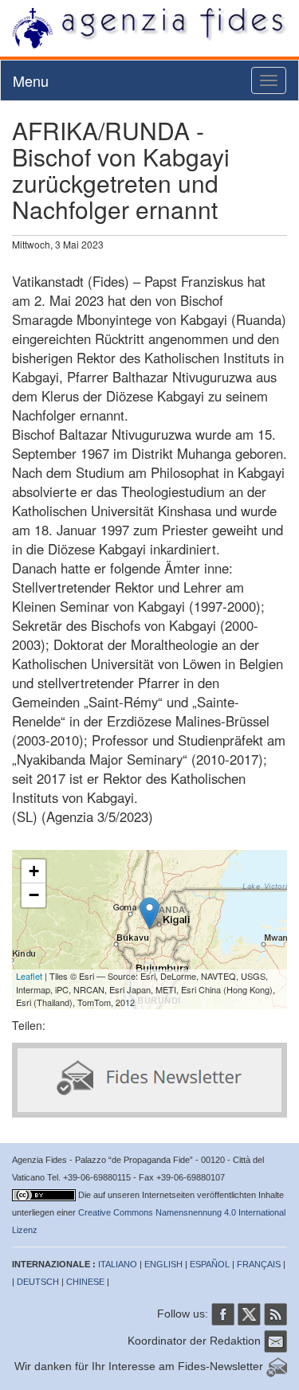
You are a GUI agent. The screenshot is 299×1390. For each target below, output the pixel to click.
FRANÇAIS (259, 1264)
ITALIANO (117, 1264)
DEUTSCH (38, 1281)
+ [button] (34, 871)
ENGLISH (163, 1264)
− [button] (34, 895)
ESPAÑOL (210, 1264)
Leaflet (29, 975)
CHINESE (85, 1281)
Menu (31, 80)
